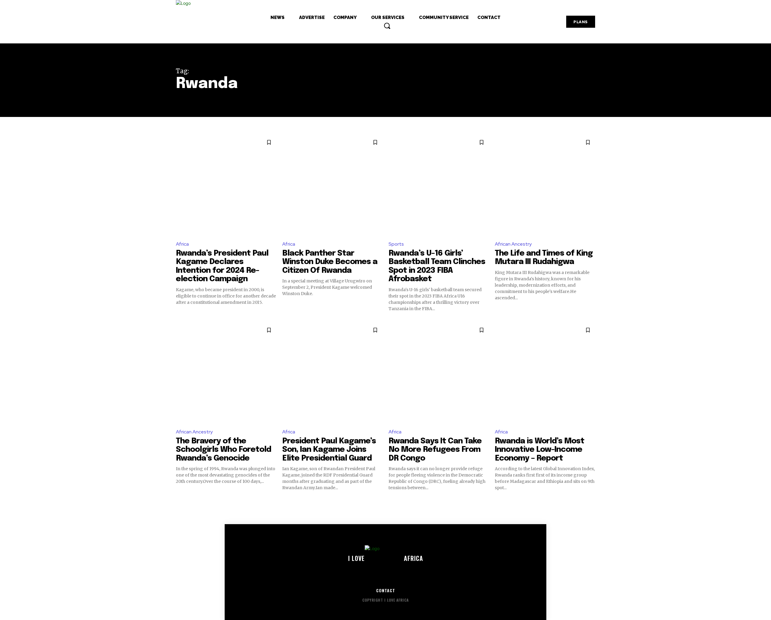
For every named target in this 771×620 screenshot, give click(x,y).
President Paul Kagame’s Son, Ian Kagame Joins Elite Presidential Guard (329, 449)
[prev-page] (179, 501)
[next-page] (591, 501)
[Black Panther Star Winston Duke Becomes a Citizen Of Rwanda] (332, 185)
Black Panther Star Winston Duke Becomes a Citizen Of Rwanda (329, 262)
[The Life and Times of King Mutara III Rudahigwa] (545, 185)
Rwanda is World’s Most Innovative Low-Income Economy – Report (539, 449)
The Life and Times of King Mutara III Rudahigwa (544, 257)
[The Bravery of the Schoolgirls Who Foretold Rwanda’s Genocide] (226, 373)
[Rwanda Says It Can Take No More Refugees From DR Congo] (439, 373)
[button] (387, 25)
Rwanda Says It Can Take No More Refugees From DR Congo (435, 449)
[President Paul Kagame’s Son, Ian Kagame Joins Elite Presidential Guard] (332, 373)
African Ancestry (513, 244)
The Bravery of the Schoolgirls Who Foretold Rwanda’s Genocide (223, 449)
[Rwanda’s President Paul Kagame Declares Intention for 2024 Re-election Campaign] (226, 185)
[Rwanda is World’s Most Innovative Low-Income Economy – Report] (545, 373)
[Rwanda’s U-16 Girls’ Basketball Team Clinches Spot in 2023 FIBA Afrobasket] (439, 185)
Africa (182, 244)
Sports (396, 244)
